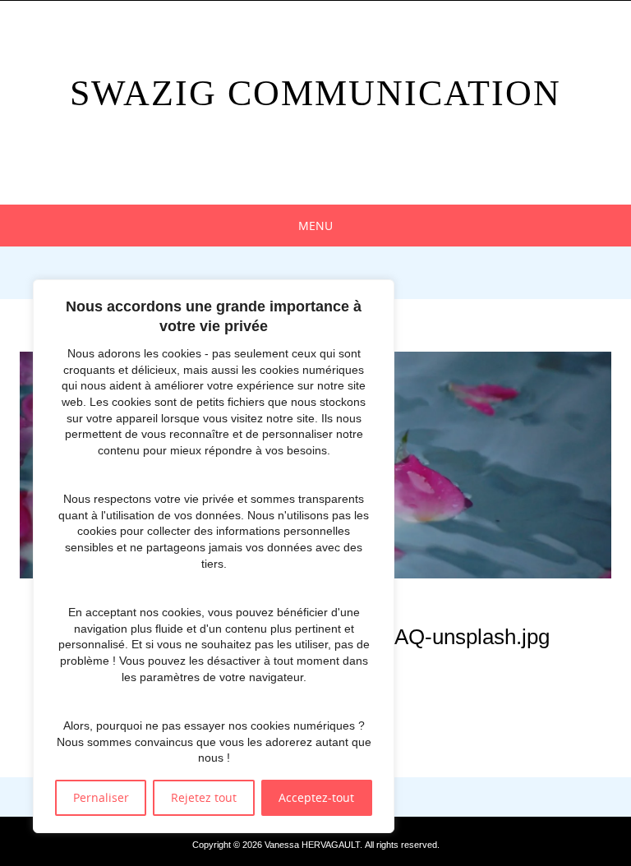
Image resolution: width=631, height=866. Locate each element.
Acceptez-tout (316, 797)
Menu (315, 225)
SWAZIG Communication (315, 93)
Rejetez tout (204, 797)
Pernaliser (101, 797)
